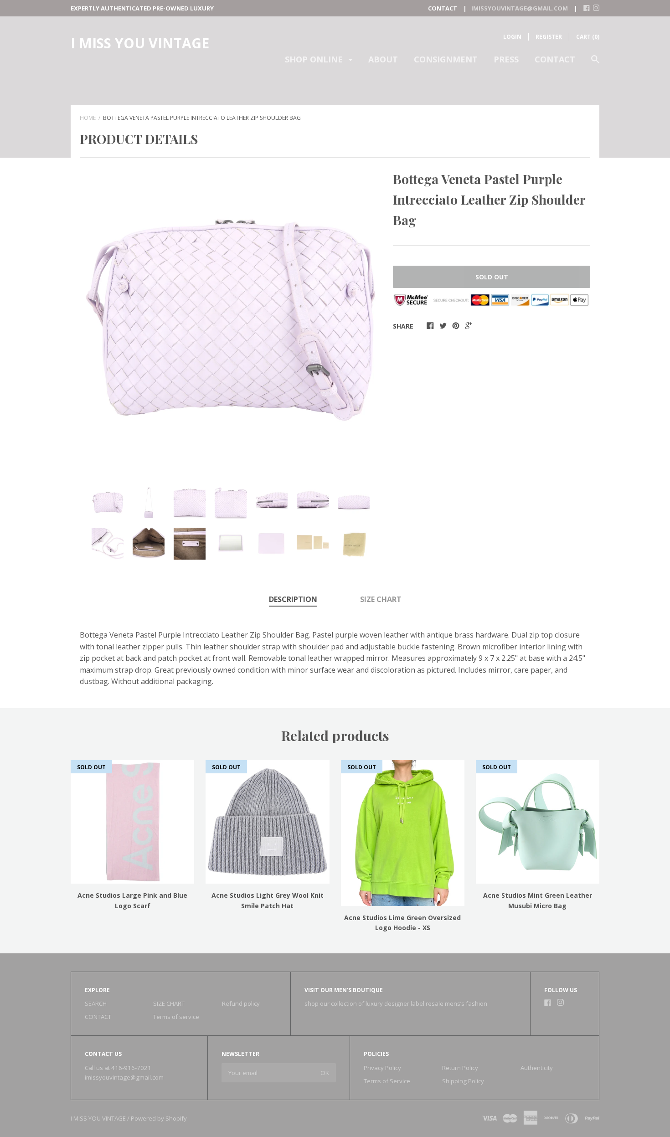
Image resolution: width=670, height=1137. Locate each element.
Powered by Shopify (159, 1118)
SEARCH (96, 1003)
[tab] (293, 600)
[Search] (595, 63)
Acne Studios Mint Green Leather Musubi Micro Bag (537, 900)
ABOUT (383, 59)
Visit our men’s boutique (343, 990)
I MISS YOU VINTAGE (140, 43)
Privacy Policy (382, 1068)
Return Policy (460, 1068)
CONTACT (555, 59)
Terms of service (176, 1017)
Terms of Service (387, 1081)
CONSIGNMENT (446, 59)
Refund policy (241, 1003)
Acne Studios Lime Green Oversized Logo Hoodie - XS (402, 922)
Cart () (587, 37)
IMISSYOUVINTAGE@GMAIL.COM (519, 8)
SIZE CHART (381, 599)
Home (88, 118)
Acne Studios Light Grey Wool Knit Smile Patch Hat (267, 900)
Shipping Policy (463, 1081)
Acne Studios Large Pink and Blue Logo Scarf (132, 900)
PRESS (506, 59)
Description (293, 599)
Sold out (491, 277)
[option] (230, 320)
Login (512, 37)
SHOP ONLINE (315, 59)
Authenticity (537, 1068)
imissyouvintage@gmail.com (124, 1077)
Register (549, 37)
